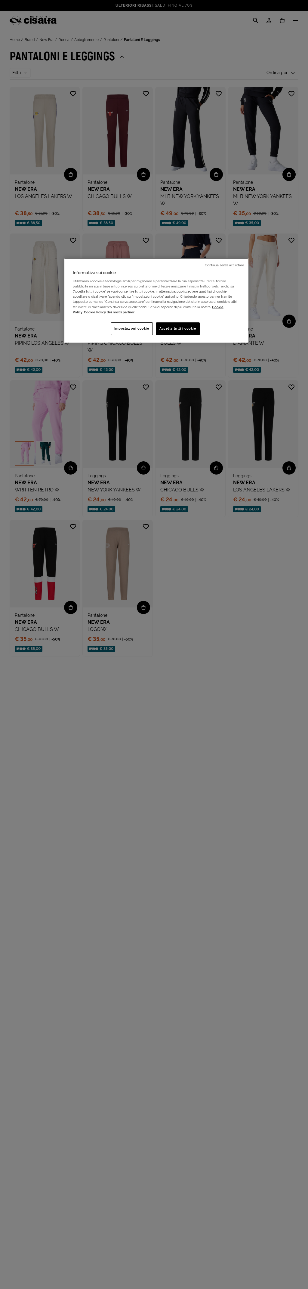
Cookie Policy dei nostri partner (109, 312)
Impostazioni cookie (131, 328)
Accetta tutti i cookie (177, 328)
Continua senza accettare (224, 265)
